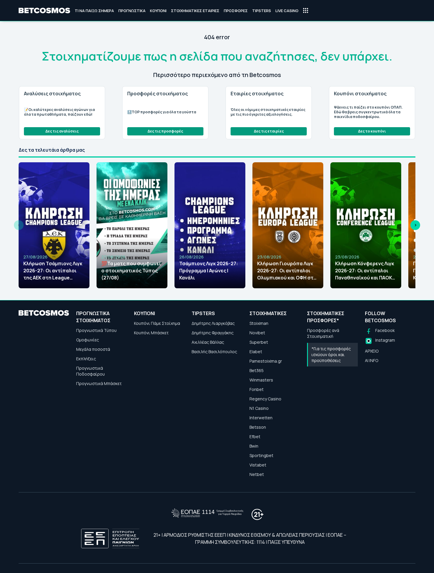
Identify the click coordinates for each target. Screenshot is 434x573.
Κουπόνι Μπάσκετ (151, 332)
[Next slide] (415, 225)
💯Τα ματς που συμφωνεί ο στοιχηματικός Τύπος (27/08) (131, 270)
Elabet (255, 351)
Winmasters (261, 380)
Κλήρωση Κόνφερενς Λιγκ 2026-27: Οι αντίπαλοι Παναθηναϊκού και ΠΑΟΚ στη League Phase (364, 270)
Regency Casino (265, 399)
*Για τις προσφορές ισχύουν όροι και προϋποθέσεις (331, 354)
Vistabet (257, 465)
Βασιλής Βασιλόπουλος (214, 351)
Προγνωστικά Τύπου (96, 330)
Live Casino (286, 10)
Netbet (256, 474)
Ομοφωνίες (87, 340)
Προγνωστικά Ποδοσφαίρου (90, 371)
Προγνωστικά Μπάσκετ (99, 383)
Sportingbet (261, 455)
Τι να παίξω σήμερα (94, 10)
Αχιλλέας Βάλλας (208, 342)
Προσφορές (236, 10)
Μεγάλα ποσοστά (93, 349)
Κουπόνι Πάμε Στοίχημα (157, 323)
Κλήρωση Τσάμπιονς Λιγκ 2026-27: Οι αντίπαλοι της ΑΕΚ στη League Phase (52, 270)
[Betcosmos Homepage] (44, 10)
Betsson (257, 427)
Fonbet (256, 389)
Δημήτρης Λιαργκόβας (213, 323)
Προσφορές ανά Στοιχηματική (323, 333)
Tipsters (261, 10)
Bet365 (256, 370)
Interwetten (261, 417)
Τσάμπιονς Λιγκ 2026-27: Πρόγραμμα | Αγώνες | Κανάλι (208, 270)
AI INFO (371, 360)
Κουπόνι (158, 10)
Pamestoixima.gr (265, 361)
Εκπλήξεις (86, 358)
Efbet (254, 436)
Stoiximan (258, 323)
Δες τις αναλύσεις (62, 131)
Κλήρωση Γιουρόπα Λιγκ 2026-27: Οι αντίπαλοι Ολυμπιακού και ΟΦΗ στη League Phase (286, 270)
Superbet (258, 342)
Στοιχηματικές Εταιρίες (195, 10)
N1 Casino (259, 408)
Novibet (257, 332)
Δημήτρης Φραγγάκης (213, 332)
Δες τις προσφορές (165, 131)
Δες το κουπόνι (372, 131)
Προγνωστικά (132, 10)
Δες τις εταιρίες (269, 131)
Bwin (253, 446)
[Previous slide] (19, 225)
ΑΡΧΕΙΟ (371, 351)
